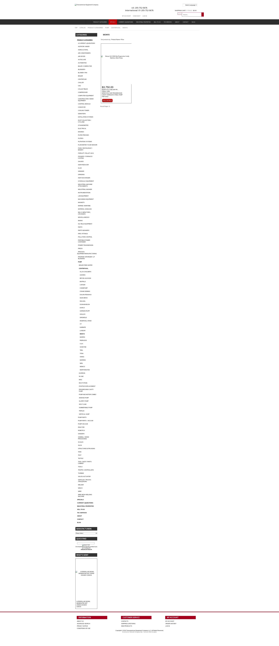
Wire (79, 491)
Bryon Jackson (85, 278)
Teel (81, 350)
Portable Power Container (84, 241)
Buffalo (83, 281)
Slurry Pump (83, 401)
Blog (193, 22)
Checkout (136, 16)
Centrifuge (82, 79)
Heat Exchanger (84, 178)
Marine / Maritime (84, 206)
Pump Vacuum (83, 424)
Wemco (82, 366)
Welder (81, 485)
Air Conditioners (84, 53)
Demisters (82, 114)
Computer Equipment (86, 95)
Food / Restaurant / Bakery (85, 149)
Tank (79, 452)
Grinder (81, 171)
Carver (82, 285)
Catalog (83, 27)
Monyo (82, 334)
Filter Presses (83, 135)
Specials (112, 22)
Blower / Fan (82, 72)
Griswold (83, 317)
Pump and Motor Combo (87, 394)
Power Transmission (85, 245)
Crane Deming (85, 291)
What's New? (82, 555)
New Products (126, 626)
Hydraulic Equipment (86, 181)
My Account (126, 16)
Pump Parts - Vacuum (85, 420)
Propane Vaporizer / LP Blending (86, 257)
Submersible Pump (85, 407)
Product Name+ (116, 39)
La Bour (82, 330)
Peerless (83, 340)
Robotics (81, 430)
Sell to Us (157, 22)
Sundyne (83, 347)
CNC (79, 86)
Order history (170, 623)
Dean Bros (84, 298)
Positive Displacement (87, 386)
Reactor (81, 427)
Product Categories (100, 22)
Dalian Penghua (85, 294)
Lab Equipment (83, 196)
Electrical (82, 128)
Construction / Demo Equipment (86, 99)
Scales (80, 442)
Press (80, 248)
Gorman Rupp (85, 311)
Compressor (83, 92)
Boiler (80, 76)
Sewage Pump (84, 398)
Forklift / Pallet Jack (86, 153)
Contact (185, 22)
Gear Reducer (83, 165)
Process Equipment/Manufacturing (87, 252)
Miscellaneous (83, 217)
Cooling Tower (83, 110)
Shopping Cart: (180, 10)
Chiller (81, 82)
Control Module (84, 104)
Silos (80, 445)
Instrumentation (84, 192)
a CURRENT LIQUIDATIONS (86, 43)
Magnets (81, 202)
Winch (80, 488)
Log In (145, 16)
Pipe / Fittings (83, 233)
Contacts (124, 621)
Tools (80, 466)
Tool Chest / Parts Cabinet (85, 462)
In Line (81, 376)
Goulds (82, 314)
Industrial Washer (85, 189)
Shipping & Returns (128, 623)
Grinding (81, 174)
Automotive (82, 63)
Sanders (81, 434)
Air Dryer (81, 56)
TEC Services (168, 22)
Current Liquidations (126, 22)
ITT (81, 324)
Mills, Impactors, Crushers (84, 213)
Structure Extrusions (86, 448)
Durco (82, 307)
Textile (80, 458)
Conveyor (82, 107)
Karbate (83, 327)
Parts (80, 227)
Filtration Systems (85, 141)
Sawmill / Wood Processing (83, 438)
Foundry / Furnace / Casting (85, 157)
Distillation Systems (85, 117)
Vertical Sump (84, 414)
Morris (82, 337)
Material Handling (85, 209)
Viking (82, 357)
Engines (81, 132)
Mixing (80, 220)
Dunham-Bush (85, 304)
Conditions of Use (83, 628)
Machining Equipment (86, 199)
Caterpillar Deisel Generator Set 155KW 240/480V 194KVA (83, 604)
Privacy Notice (82, 626)
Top (76, 27)
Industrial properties (143, 22)
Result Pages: (104, 106)
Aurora (82, 275)
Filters (80, 138)
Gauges (81, 161)
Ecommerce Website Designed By (132, 632)
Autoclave (82, 59)
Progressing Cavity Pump (86, 390)
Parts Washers (83, 230)
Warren (83, 360)
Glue (80, 168)
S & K (81, 343)
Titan (81, 353)
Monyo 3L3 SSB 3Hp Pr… (112, 93)
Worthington (85, 370)
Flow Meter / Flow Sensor (87, 145)
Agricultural (83, 50)
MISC (80, 379)
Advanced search (83, 623)
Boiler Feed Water (85, 265)
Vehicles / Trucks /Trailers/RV (84, 480)
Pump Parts (82, 417)
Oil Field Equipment (85, 224)
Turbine (81, 473)
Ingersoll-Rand (86, 321)
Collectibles (83, 89)
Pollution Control (85, 237)
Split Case (82, 404)
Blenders (81, 69)
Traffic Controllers (86, 470)
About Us (80, 621)
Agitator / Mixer (83, 46)
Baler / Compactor (85, 66)
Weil (81, 363)
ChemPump (84, 288)
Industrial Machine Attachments (85, 185)
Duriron (82, 373)
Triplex (81, 411)
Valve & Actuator (84, 476)
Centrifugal (115, 27)
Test (79, 455)
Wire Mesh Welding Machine (85, 495)
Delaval (83, 301)
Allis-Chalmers (85, 272)
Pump (107, 27)
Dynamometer (83, 125)
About (177, 22)
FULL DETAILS (107, 100)
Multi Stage (83, 383)
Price (122, 39)
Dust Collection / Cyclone (84, 121)
